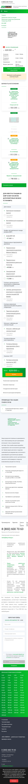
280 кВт (22, 697)
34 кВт (3, 687)
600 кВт (16, 705)
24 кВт (3, 685)
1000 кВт (22, 707)
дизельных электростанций (15, 592)
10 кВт (15, 680)
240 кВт (10, 697)
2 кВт (3, 675)
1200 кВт (10, 710)
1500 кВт (22, 710)
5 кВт (15, 675)
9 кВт (9, 680)
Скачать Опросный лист (14, 620)
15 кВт (3, 682)
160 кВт (10, 695)
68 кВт (9, 690)
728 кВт (3, 707)
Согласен (14, 781)
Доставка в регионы (7, 724)
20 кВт (21, 682)
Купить (14, 374)
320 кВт (10, 700)
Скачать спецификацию (12, 47)
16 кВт (9, 682)
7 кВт (9, 677)
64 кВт (3, 690)
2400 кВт (4, 715)
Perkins (18, 555)
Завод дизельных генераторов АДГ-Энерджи (16, 565)
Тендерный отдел (6, 726)
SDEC (8, 556)
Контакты (4, 731)
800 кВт (10, 707)
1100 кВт (4, 710)
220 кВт (3, 697)
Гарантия (4, 729)
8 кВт (21, 677)
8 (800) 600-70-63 (7, 2)
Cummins (22, 553)
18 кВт (15, 682)
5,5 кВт (22, 675)
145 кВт (22, 692)
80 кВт (15, 690)
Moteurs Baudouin (17, 556)
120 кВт (10, 692)
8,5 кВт (3, 680)
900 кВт (16, 707)
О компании (5, 719)
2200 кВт (22, 712)
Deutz (13, 555)
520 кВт (22, 702)
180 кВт (16, 695)
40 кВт (9, 687)
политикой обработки (18, 654)
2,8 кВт (9, 675)
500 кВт (16, 702)
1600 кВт (4, 712)
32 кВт (21, 685)
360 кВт (16, 700)
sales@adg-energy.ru (7, 537)
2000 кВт (16, 712)
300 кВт (3, 700)
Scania (23, 555)
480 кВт (10, 702)
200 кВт (22, 695)
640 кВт (22, 705)
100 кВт (3, 692)
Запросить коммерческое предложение (14, 69)
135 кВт (16, 692)
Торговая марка (6, 722)
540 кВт (3, 705)
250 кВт (16, 697)
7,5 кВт (16, 677)
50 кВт (15, 687)
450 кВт (3, 702)
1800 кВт (10, 712)
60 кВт (21, 687)
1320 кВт (16, 710)
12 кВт (21, 680)
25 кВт (9, 685)
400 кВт (22, 700)
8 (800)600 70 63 (12, 529)
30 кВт (15, 685)
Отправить (14, 665)
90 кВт (21, 690)
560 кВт (10, 705)
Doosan (9, 555)
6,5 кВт (3, 677)
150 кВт (3, 695)
